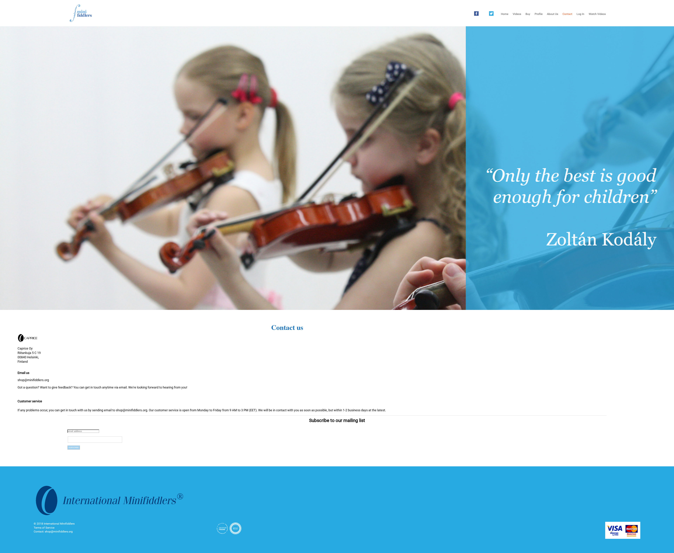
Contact (567, 14)
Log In (580, 14)
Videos (517, 14)
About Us (552, 14)
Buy (528, 14)
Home (504, 14)
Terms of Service (44, 527)
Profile (539, 14)
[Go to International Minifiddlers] (80, 13)
